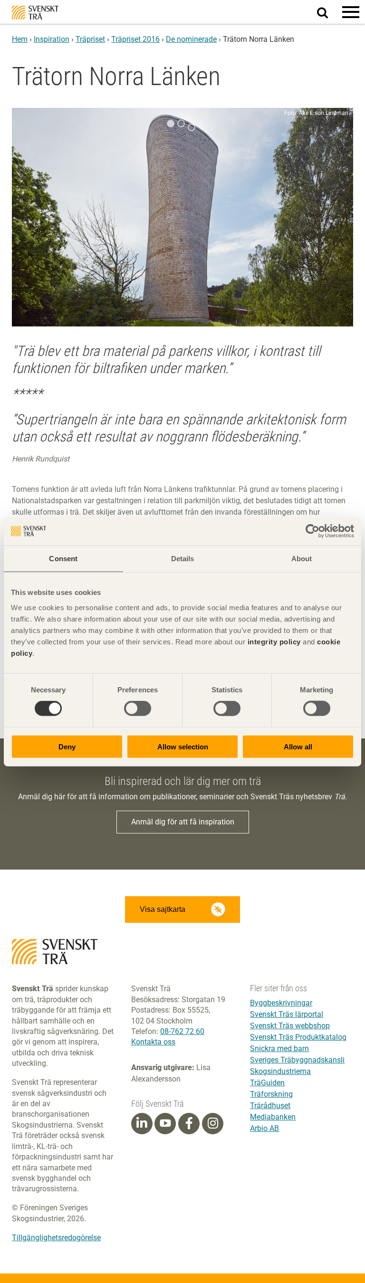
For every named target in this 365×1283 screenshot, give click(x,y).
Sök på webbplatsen (328, 12)
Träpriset (90, 39)
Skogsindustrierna (280, 1071)
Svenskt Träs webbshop (290, 1025)
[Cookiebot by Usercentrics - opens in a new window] (312, 531)
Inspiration (51, 39)
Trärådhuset (270, 1105)
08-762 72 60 (182, 1031)
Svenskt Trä (35, 12)
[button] (350, 12)
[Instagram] (213, 1123)
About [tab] (301, 559)
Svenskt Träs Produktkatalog (298, 1037)
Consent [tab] (63, 559)
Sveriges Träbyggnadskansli (297, 1059)
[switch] (137, 708)
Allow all (298, 746)
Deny (67, 746)
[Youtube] (165, 1124)
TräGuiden (267, 1082)
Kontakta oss (153, 1041)
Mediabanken (273, 1116)
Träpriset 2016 (135, 39)
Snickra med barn (279, 1048)
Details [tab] (182, 559)
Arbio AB (264, 1128)
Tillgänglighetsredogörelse (56, 1237)
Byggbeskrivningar (281, 1002)
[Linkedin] (141, 1123)
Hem (20, 39)
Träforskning (271, 1094)
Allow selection (182, 746)
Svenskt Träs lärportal (286, 1014)
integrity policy (274, 641)
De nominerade (191, 39)
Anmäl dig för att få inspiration (182, 821)
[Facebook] (189, 1123)
